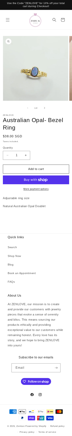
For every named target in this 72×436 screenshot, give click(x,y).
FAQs (11, 281)
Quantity (8, 147)
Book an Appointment (22, 273)
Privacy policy (27, 432)
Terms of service (47, 432)
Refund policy (57, 426)
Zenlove (20, 426)
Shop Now (14, 255)
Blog (10, 264)
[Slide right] (44, 108)
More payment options (36, 189)
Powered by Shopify (35, 426)
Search (12, 247)
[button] (7, 20)
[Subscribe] (56, 367)
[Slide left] (27, 108)
